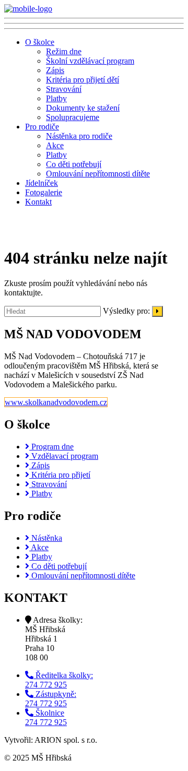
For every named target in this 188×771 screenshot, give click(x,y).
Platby (56, 98)
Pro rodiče (42, 126)
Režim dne (63, 51)
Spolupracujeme (72, 117)
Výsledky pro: (126, 310)
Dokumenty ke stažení (83, 107)
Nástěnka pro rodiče (79, 136)
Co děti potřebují (73, 164)
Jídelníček (41, 183)
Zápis (55, 70)
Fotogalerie (43, 192)
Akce (55, 145)
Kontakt (38, 201)
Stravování (63, 89)
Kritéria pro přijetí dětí (82, 79)
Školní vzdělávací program (90, 60)
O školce (39, 42)
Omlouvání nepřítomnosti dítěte (98, 173)
